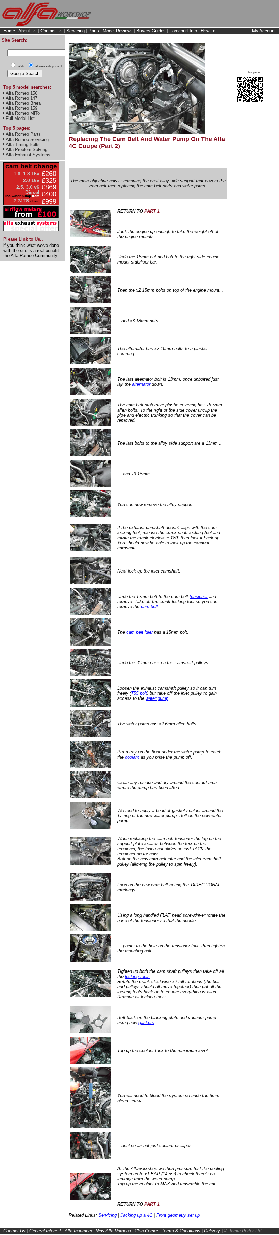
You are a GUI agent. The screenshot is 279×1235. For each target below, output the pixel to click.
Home (9, 30)
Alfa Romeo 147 (21, 98)
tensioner (199, 596)
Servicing (75, 30)
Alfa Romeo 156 (21, 93)
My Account (264, 31)
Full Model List (20, 118)
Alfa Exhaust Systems (28, 154)
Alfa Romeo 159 (21, 108)
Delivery (212, 1230)
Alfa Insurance (79, 1230)
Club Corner (146, 1230)
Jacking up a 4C (136, 1215)
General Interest (45, 1230)
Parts (93, 30)
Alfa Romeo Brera (23, 103)
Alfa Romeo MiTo (23, 113)
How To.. (209, 30)
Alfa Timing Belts (23, 144)
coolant (132, 757)
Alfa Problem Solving (26, 149)
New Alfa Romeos (113, 1230)
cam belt (149, 606)
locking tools (137, 976)
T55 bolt (139, 693)
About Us (27, 30)
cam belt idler (139, 632)
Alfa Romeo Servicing (27, 139)
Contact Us (51, 30)
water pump (157, 698)
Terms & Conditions (181, 1230)
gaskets (146, 1022)
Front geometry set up (178, 1215)
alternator (141, 384)
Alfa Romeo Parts (23, 134)
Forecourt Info (183, 30)
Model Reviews (118, 30)
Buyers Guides (151, 30)
